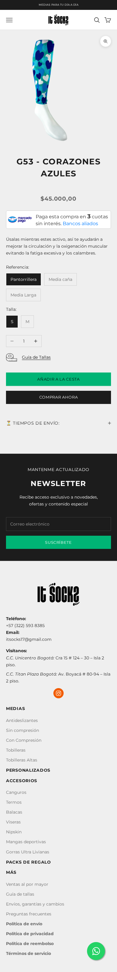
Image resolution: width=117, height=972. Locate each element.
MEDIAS (15, 708)
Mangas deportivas (26, 841)
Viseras (13, 822)
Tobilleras (16, 750)
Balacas (14, 812)
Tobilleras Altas (21, 760)
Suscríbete (58, 542)
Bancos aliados (80, 223)
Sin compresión (22, 730)
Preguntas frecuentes (28, 914)
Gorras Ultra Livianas (27, 852)
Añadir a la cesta (58, 379)
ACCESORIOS (21, 780)
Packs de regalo (28, 862)
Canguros (16, 792)
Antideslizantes (22, 720)
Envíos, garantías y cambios (35, 904)
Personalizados (28, 770)
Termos (14, 802)
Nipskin (14, 832)
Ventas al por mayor (27, 884)
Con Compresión (23, 740)
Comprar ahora (58, 397)
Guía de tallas (20, 894)
